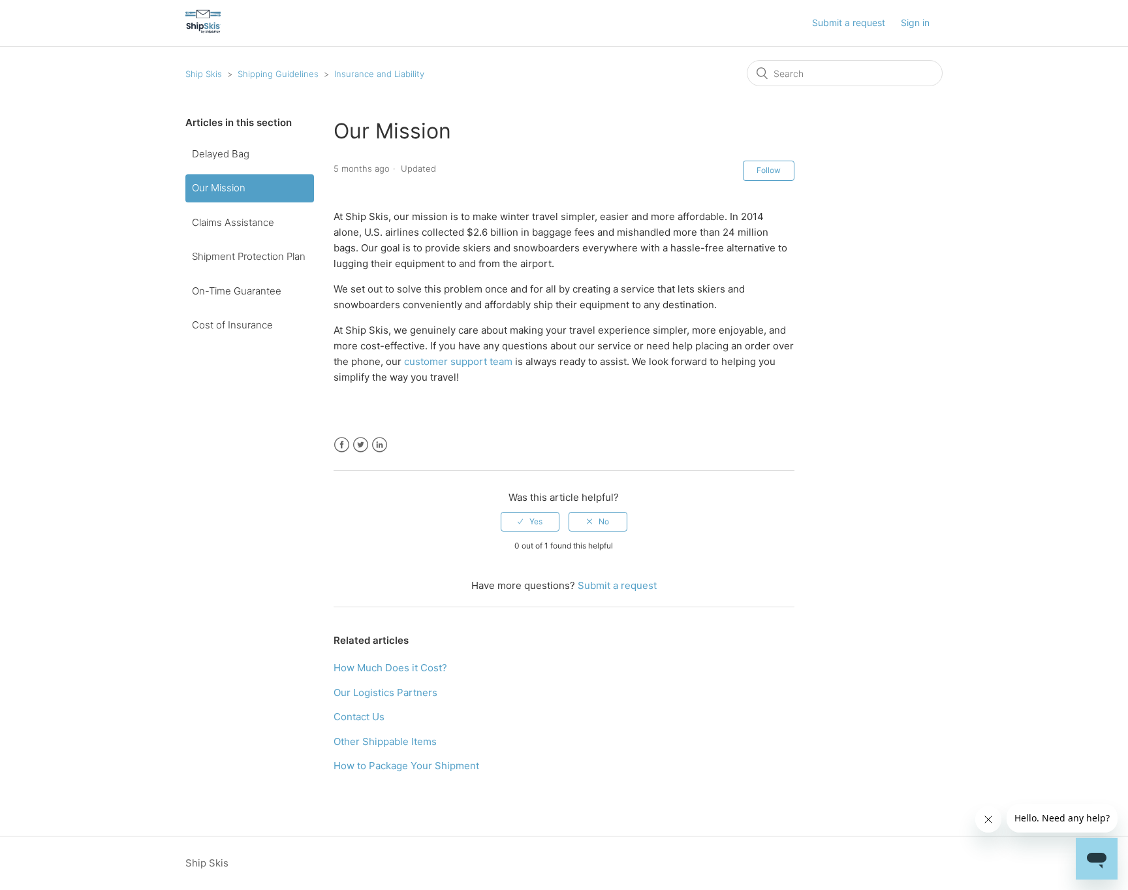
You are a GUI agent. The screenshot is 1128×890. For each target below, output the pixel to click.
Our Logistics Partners (385, 692)
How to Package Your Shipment (406, 765)
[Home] (203, 30)
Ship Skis (203, 74)
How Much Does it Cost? (390, 667)
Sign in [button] (915, 22)
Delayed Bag (220, 154)
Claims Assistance (233, 222)
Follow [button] (769, 170)
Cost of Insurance (232, 325)
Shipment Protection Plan (249, 256)
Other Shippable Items (385, 741)
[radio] (530, 522)
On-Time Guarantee (236, 291)
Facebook (342, 445)
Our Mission (218, 188)
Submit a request (848, 22)
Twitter (360, 445)
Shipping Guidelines (278, 74)
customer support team (458, 361)
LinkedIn (379, 445)
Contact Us (359, 716)
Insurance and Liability (379, 74)
